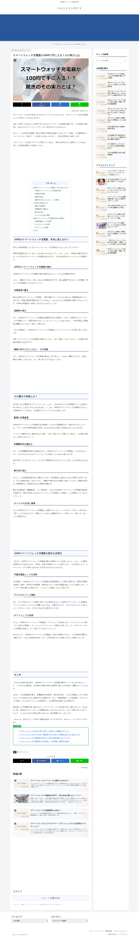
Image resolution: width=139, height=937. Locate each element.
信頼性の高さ (39, 197)
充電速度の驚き (40, 193)
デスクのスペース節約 (42, 224)
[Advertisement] (69, 27)
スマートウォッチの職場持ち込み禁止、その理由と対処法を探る (44, 741)
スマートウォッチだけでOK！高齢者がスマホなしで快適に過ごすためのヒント (50, 735)
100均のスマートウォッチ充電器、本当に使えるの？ (51, 187)
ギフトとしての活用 (41, 227)
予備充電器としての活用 (43, 221)
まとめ (35, 230)
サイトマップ (99, 931)
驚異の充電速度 (40, 206)
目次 (48, 183)
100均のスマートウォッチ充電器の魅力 (48, 190)
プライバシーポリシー (120, 931)
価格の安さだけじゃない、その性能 (47, 200)
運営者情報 (108, 931)
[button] (125, 61)
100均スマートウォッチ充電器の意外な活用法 (48, 218)
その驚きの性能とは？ (40, 203)
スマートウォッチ (24, 752)
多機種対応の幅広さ (41, 209)
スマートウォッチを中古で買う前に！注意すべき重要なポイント (44, 731)
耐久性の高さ (39, 212)
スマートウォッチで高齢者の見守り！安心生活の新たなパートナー (45, 738)
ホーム (91, 931)
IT (15, 752)
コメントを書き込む (51, 898)
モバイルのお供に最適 (42, 215)
